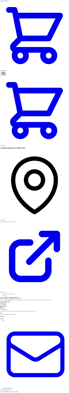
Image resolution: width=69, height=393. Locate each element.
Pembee (16, 391)
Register (4, 145)
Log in (1, 145)
